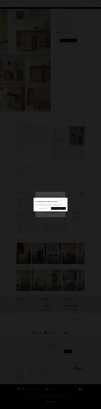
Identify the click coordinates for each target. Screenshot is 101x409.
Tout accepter (58, 208)
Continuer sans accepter (61, 199)
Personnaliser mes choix (42, 208)
